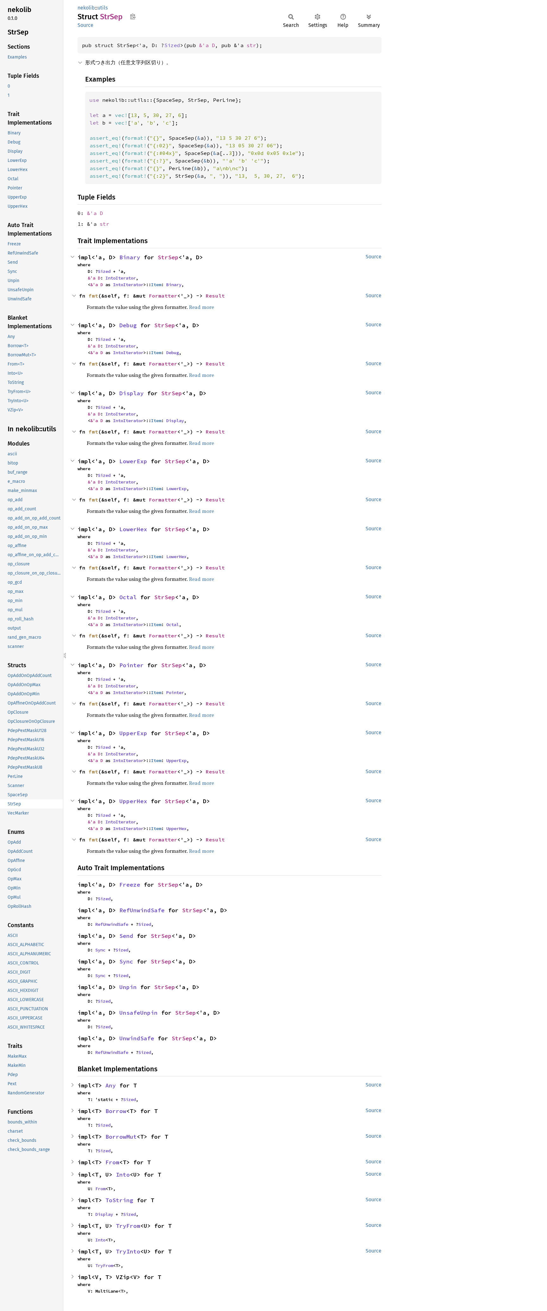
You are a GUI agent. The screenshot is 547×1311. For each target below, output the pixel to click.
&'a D (207, 45)
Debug (128, 325)
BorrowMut (121, 1136)
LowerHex (133, 529)
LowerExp (133, 461)
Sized (172, 45)
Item (156, 284)
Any (110, 1085)
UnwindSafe (136, 1038)
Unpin (128, 987)
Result (215, 295)
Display (131, 393)
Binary (129, 257)
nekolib (86, 8)
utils (102, 8)
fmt (93, 295)
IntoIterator (120, 278)
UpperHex (133, 801)
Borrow (115, 1111)
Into (123, 1174)
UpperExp (133, 733)
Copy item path (133, 16)
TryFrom (128, 1225)
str (251, 45)
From (112, 1162)
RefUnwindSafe (142, 910)
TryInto (128, 1251)
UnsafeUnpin (138, 1012)
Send (126, 935)
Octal (128, 597)
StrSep (168, 257)
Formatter (163, 295)
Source (85, 25)
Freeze (129, 884)
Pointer (131, 665)
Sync (100, 950)
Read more (201, 307)
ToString (119, 1200)
